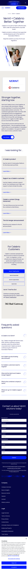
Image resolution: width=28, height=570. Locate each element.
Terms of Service (13, 471)
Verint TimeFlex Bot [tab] (14, 271)
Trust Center (4, 534)
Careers (3, 496)
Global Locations (5, 502)
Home (10, 13)
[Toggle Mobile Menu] (2, 8)
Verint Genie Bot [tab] (14, 275)
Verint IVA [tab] (14, 284)
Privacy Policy (23, 470)
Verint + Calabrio (16, 13)
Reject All (14, 563)
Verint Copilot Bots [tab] (14, 279)
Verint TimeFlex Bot (11, 297)
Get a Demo (21, 7)
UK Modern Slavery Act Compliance (10, 525)
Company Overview (6, 487)
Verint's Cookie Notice (13, 555)
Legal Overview (5, 513)
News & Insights (5, 490)
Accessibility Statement (7, 531)
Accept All (13, 567)
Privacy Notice (5, 519)
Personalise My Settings (14, 558)
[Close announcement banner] (25, 3)
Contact (3, 499)
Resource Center (5, 493)
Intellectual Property (6, 528)
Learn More (6, 171)
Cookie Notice (5, 522)
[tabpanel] (14, 301)
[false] (26, 538)
